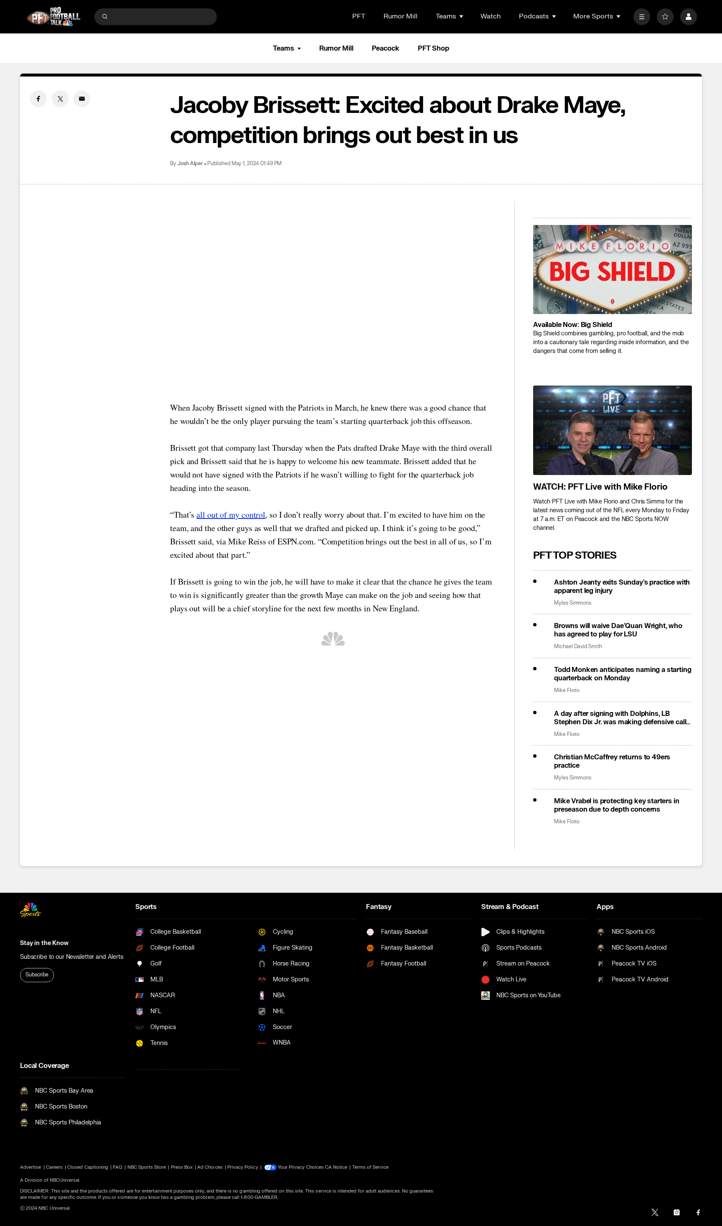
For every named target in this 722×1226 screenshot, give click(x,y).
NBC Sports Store (146, 1167)
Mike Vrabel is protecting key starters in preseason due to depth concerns (616, 805)
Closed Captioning (87, 1167)
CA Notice (336, 1167)
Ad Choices (210, 1167)
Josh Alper (190, 164)
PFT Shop (433, 48)
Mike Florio (567, 690)
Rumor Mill (400, 16)
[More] (641, 16)
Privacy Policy (242, 1167)
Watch (490, 16)
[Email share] (82, 98)
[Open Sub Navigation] (461, 16)
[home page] (53, 16)
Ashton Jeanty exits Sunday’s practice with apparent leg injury (622, 586)
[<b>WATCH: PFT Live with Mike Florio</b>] (612, 430)
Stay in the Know (44, 943)
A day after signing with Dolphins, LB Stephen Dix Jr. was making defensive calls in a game (622, 718)
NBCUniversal (65, 1180)
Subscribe (36, 974)
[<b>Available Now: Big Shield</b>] (612, 269)
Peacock (385, 48)
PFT (358, 16)
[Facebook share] (38, 98)
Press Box (182, 1167)
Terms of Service (370, 1167)
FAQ (117, 1167)
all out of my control (230, 514)
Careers (54, 1167)
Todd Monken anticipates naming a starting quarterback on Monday (622, 674)
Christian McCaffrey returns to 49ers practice (612, 761)
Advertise (30, 1167)
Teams (283, 48)
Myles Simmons (572, 603)
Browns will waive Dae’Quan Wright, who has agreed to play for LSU (618, 630)
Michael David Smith (578, 647)
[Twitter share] (60, 98)
